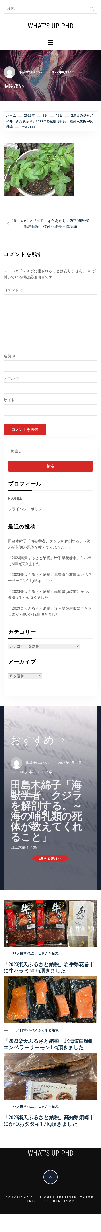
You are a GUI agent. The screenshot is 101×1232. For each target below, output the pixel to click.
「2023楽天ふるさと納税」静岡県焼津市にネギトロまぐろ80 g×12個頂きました (50, 611)
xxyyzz (37, 72)
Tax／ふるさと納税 (43, 953)
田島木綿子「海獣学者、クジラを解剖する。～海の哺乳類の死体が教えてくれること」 (49, 544)
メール (11, 378)
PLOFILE (15, 498)
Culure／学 (43, 772)
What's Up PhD (51, 26)
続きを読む (49, 858)
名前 (10, 356)
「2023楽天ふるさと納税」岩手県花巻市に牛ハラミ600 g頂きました (50, 561)
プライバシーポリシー (27, 509)
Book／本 (24, 772)
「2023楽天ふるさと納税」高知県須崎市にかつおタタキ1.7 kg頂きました (50, 594)
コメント (13, 290)
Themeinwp (62, 1201)
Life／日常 (18, 953)
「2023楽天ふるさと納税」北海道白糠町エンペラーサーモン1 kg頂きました (50, 577)
